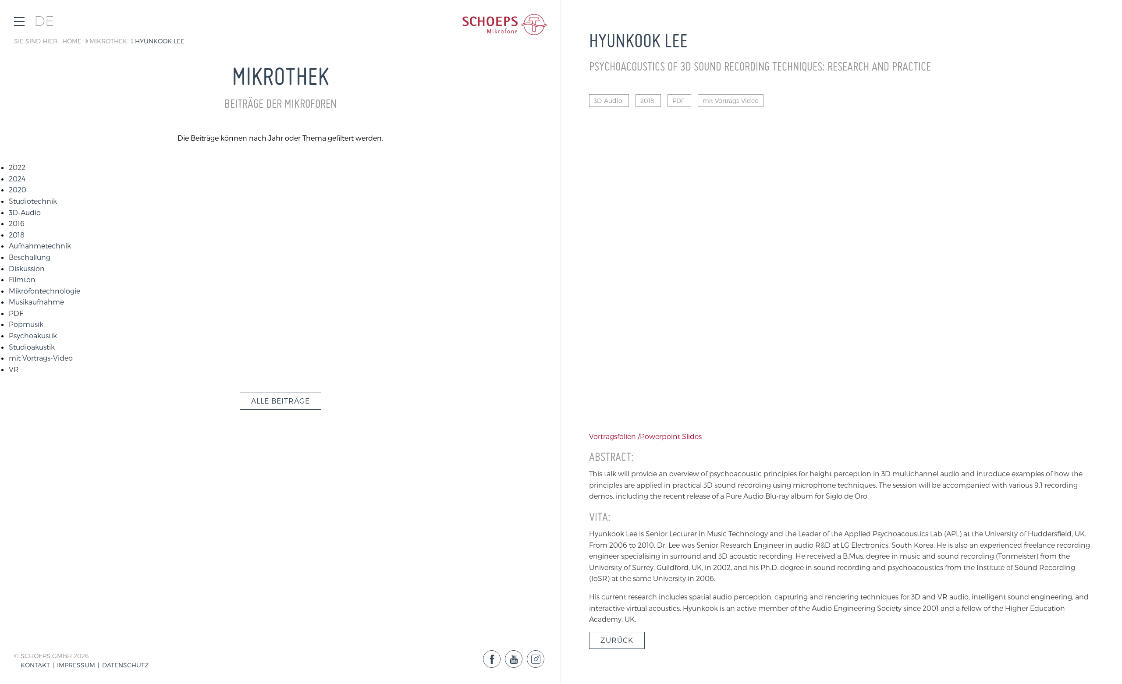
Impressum (76, 665)
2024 (17, 178)
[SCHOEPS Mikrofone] (504, 24)
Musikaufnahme (36, 302)
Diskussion (27, 268)
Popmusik (26, 324)
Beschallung (29, 257)
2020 (17, 189)
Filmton (22, 279)
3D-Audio (25, 212)
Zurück (616, 640)
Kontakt (35, 665)
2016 (17, 223)
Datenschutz (125, 665)
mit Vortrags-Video (41, 358)
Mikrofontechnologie (44, 291)
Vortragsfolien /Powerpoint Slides (645, 436)
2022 (17, 167)
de (44, 21)
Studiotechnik (33, 201)
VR (14, 369)
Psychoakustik (33, 335)
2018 (17, 234)
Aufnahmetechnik (40, 245)
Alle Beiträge (280, 401)
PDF (16, 313)
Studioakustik (32, 347)
